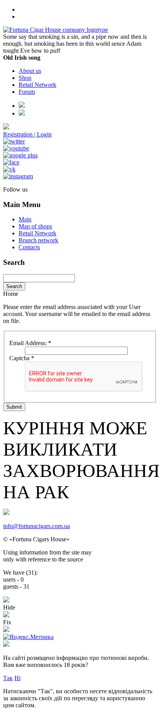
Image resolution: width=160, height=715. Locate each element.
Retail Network (37, 84)
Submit (14, 407)
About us (30, 70)
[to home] (55, 29)
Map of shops (35, 226)
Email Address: (30, 343)
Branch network (38, 240)
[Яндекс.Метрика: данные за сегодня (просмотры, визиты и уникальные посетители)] (28, 637)
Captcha (21, 358)
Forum (27, 91)
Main (25, 219)
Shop (25, 77)
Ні (17, 678)
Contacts (29, 247)
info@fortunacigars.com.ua (36, 526)
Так (8, 678)
